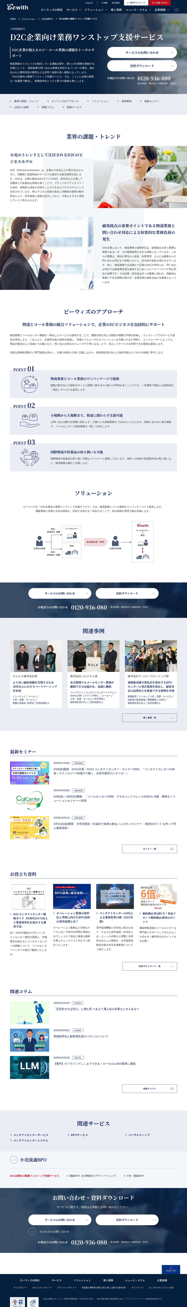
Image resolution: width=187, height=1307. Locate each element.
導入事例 (116, 10)
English (89, 2)
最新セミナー (151, 101)
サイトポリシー (20, 1287)
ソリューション (94, 10)
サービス (72, 10)
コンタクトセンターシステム (30, 1140)
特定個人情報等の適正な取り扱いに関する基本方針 (104, 1287)
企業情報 (160, 10)
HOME (13, 19)
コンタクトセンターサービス (30, 1135)
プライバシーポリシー (66, 1287)
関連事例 (127, 101)
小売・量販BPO (135, 1175)
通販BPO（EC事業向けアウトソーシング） (94, 1175)
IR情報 (105, 2)
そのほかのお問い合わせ (54, 1232)
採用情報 (116, 2)
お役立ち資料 (21, 107)
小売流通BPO (47, 19)
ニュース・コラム (136, 10)
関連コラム (48, 107)
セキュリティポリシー (42, 1287)
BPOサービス (79, 1135)
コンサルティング (139, 1135)
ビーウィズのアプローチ (65, 101)
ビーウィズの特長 (52, 10)
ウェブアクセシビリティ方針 (161, 1287)
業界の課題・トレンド (26, 101)
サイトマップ (137, 1287)
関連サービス (74, 107)
